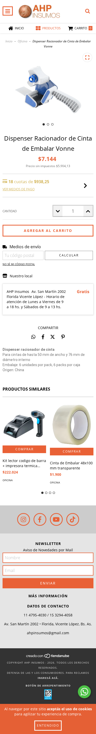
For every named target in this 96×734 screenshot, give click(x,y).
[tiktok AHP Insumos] (72, 519)
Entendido (48, 725)
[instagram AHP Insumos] (23, 519)
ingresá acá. (48, 678)
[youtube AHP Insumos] (56, 519)
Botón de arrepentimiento (48, 685)
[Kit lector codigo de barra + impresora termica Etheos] (24, 423)
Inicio (9, 41)
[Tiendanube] (48, 657)
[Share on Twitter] (53, 337)
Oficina (22, 41)
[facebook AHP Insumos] (40, 519)
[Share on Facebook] (43, 337)
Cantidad (10, 211)
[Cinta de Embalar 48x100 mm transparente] (71, 425)
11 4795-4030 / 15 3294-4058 (48, 615)
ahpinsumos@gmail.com (48, 632)
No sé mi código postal (19, 264)
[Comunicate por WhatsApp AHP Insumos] (84, 691)
